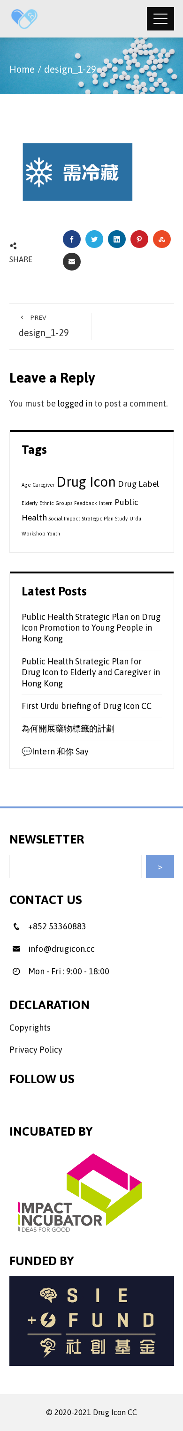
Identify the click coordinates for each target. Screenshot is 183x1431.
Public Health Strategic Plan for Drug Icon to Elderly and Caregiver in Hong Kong (91, 672)
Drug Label (138, 484)
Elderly (30, 503)
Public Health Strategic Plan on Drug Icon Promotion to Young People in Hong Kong (91, 628)
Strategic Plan (98, 518)
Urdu (135, 518)
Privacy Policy (35, 1049)
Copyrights (30, 1027)
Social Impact (64, 518)
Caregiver (43, 485)
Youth (53, 533)
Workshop (34, 533)
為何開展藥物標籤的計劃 (68, 728)
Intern (106, 503)
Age (26, 485)
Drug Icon (86, 482)
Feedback (85, 503)
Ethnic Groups (55, 503)
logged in (75, 403)
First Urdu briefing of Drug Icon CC (87, 706)
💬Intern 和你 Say (55, 751)
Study (121, 518)
